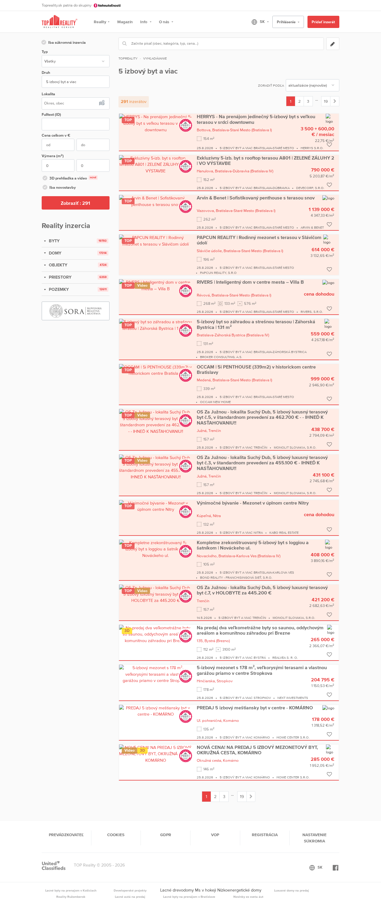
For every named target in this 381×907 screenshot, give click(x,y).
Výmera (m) (53, 155)
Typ (45, 51)
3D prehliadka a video (72, 178)
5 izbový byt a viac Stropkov (245, 698)
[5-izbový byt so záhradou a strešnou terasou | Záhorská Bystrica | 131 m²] (155, 324)
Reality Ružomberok (70, 896)
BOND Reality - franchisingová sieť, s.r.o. (236, 577)
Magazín (125, 21)
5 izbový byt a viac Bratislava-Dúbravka (255, 188)
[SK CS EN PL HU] (257, 21)
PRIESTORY (59, 277)
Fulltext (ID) (51, 114)
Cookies (115, 834)
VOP (215, 834)
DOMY (54, 253)
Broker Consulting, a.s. (221, 357)
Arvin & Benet (312, 227)
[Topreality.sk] (59, 21)
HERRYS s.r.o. (312, 148)
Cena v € (56, 135)
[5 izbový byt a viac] (334, 101)
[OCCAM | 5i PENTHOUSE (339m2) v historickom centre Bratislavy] (155, 370)
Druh (46, 72)
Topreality (128, 58)
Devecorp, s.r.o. (310, 188)
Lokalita (48, 94)
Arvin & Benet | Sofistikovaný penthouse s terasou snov (256, 197)
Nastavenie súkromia (314, 837)
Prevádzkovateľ (66, 834)
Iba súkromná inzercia (67, 42)
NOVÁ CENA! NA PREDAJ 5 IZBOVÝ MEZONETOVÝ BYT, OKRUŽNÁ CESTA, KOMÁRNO (257, 749)
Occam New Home (215, 402)
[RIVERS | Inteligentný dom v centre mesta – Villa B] (155, 285)
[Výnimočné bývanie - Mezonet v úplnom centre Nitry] (155, 506)
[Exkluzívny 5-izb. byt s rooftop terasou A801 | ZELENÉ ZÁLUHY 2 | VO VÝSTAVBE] (155, 164)
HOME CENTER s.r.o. (293, 737)
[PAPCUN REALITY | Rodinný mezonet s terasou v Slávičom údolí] (155, 240)
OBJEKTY (57, 265)
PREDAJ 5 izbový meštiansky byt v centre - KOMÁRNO (255, 707)
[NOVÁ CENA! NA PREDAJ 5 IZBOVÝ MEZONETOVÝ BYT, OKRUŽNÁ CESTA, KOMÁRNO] (155, 753)
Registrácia (265, 834)
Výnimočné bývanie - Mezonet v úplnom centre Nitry (253, 502)
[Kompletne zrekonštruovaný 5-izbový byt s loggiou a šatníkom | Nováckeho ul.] (155, 549)
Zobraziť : (75, 203)
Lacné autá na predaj (130, 896)
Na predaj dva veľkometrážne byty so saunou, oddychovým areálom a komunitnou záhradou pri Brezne (260, 630)
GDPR (165, 834)
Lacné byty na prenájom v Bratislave (189, 896)
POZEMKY (58, 289)
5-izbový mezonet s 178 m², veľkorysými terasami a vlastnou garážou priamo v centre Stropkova (262, 670)
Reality (100, 21)
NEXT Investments (292, 698)
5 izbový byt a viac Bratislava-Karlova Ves (257, 572)
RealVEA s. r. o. (285, 657)
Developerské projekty (130, 890)
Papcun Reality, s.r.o (218, 272)
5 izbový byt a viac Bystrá (243, 657)
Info (144, 21)
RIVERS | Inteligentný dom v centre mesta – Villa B (250, 282)
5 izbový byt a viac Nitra (241, 532)
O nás (164, 21)
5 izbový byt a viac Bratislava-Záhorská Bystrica (263, 352)
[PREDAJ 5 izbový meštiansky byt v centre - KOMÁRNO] (155, 710)
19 (326, 101)
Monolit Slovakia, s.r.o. (295, 447)
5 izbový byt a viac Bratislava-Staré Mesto (257, 148)
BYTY (54, 240)
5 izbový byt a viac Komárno (245, 737)
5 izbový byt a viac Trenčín (243, 447)
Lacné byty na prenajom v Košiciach (70, 890)
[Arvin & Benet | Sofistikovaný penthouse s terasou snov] (155, 201)
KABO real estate (284, 532)
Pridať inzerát (323, 22)
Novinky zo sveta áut (248, 896)
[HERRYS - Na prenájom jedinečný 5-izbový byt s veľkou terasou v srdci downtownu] (155, 123)
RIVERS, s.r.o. (312, 311)
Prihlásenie (286, 22)
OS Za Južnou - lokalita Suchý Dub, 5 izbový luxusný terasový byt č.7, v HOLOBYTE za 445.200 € (262, 590)
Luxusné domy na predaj (291, 890)
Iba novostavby (62, 187)
